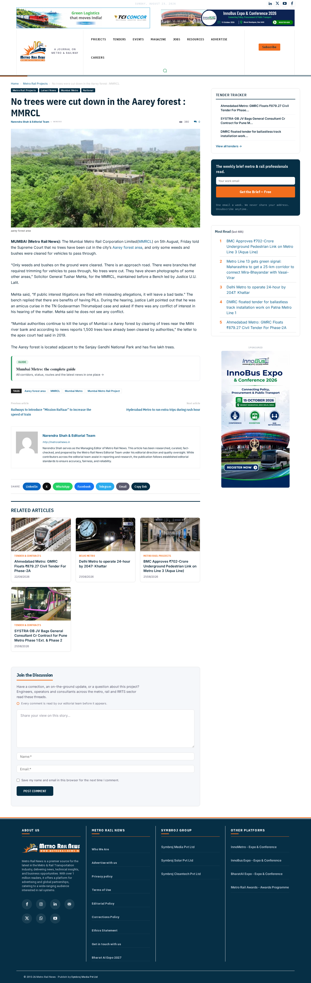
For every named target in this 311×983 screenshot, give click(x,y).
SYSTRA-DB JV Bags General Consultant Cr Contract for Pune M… (253, 121)
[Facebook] (292, 3)
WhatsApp (62, 486)
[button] (165, 70)
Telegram (105, 486)
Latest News (48, 90)
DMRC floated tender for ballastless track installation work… (251, 134)
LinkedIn (32, 486)
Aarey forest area (127, 247)
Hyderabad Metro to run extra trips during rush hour (163, 409)
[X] (27, 918)
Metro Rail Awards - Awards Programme (260, 887)
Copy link (141, 486)
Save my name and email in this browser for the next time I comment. (70, 780)
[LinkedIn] (270, 3)
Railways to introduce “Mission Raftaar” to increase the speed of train (51, 411)
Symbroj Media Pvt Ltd (177, 847)
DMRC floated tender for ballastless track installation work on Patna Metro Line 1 (259, 307)
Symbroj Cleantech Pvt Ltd (181, 874)
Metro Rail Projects (35, 83)
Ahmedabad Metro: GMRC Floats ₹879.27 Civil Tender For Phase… (255, 108)
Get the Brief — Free (255, 191)
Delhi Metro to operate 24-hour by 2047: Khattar (256, 290)
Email (123, 486)
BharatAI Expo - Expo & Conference (257, 874)
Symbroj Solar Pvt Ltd (177, 860)
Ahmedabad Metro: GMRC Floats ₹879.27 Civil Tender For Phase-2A (256, 325)
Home (15, 83)
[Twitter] (277, 3)
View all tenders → (229, 146)
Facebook (84, 486)
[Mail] (69, 904)
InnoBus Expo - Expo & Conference (256, 860)
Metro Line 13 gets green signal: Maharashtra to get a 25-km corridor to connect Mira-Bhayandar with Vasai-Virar (260, 269)
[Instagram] (41, 904)
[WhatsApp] (41, 918)
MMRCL (145, 241)
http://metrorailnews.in (56, 442)
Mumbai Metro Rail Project (104, 391)
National (88, 90)
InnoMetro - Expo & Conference (254, 847)
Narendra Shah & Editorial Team (30, 121)
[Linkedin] (55, 904)
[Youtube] (284, 3)
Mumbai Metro (69, 90)
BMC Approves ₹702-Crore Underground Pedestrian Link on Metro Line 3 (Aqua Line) (260, 246)
